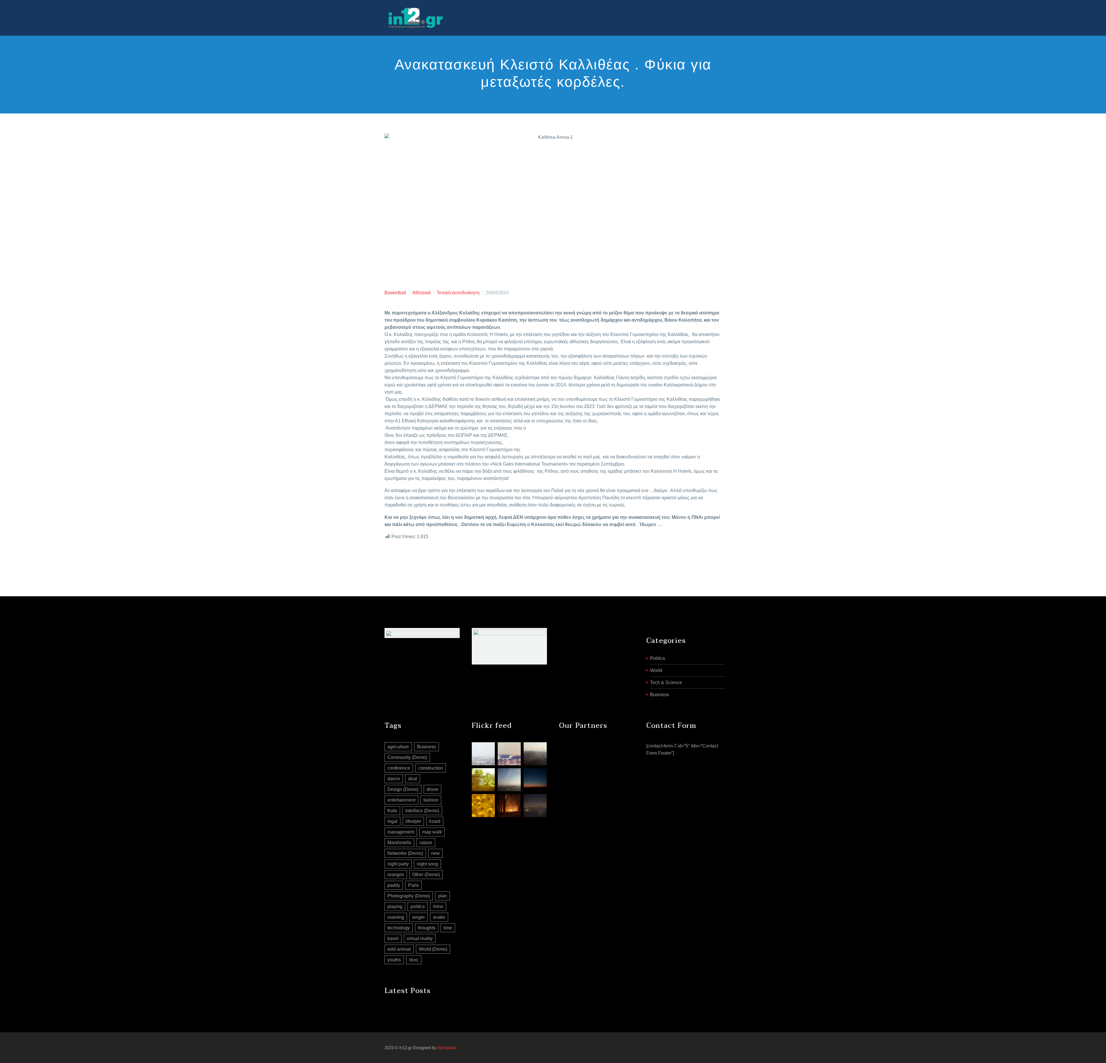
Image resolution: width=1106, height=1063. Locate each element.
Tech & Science (666, 682)
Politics (657, 658)
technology (398, 927)
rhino (438, 906)
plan (442, 895)
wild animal (399, 949)
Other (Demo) (426, 874)
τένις (413, 959)
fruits (392, 810)
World (656, 670)
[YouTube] (719, 1048)
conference (398, 768)
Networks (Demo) (405, 853)
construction (430, 768)
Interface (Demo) (422, 810)
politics (417, 906)
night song (427, 863)
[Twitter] (397, 559)
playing (394, 906)
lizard (434, 821)
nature (425, 842)
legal (392, 821)
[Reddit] (431, 559)
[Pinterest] (405, 559)
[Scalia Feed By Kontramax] (483, 753)
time (448, 927)
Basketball (395, 292)
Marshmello (399, 842)
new (435, 853)
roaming (395, 917)
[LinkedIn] (423, 559)
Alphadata (447, 1047)
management (400, 831)
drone (432, 789)
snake (439, 917)
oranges (395, 874)
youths (394, 959)
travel (393, 938)
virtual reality (420, 938)
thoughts (426, 927)
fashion (430, 800)
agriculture (398, 746)
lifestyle (413, 821)
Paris (413, 885)
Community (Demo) (407, 757)
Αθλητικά (421, 292)
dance (393, 778)
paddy (393, 885)
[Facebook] (388, 559)
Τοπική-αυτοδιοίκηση (458, 292)
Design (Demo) (402, 789)
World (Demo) (433, 949)
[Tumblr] (414, 559)
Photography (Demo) (408, 895)
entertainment (401, 800)
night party (398, 863)
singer (418, 917)
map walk (432, 831)
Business (659, 694)
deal (412, 778)
